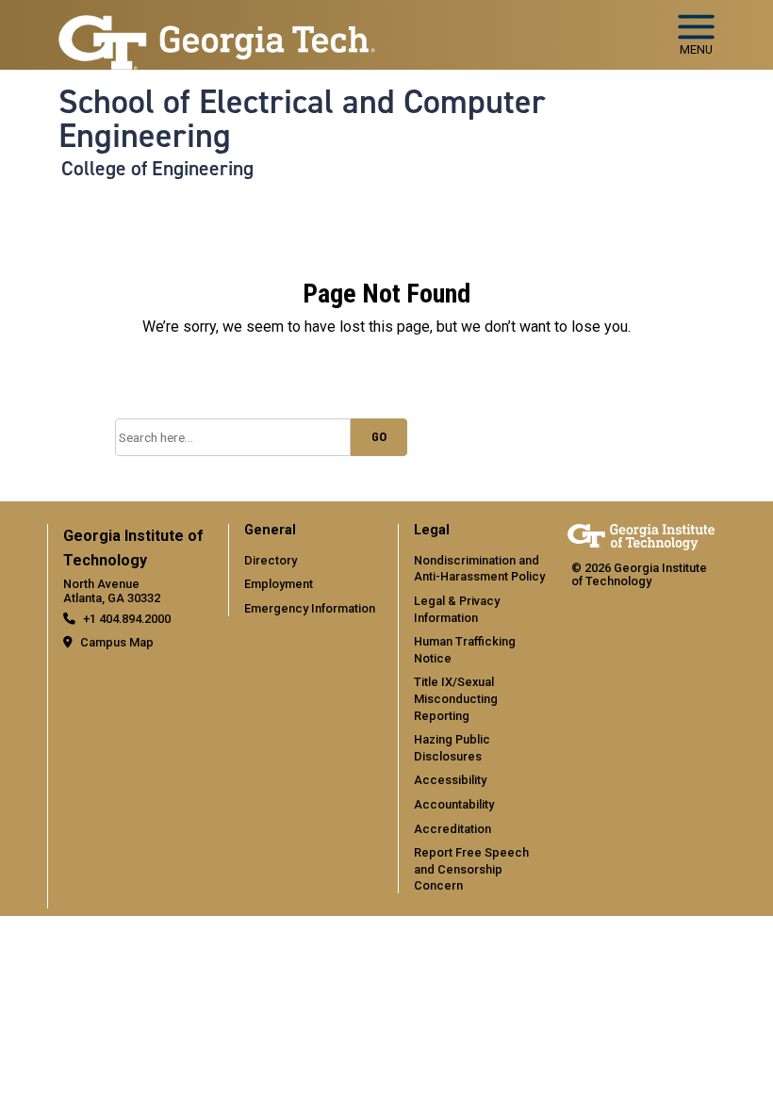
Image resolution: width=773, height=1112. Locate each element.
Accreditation (452, 829)
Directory (270, 560)
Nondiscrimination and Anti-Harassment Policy (479, 568)
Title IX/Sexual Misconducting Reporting (456, 698)
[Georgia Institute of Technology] (216, 27)
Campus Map (117, 642)
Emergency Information (309, 608)
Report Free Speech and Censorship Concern (471, 868)
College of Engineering (157, 168)
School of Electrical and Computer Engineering (302, 119)
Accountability (454, 804)
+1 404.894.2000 (127, 619)
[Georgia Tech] (641, 537)
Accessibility (450, 780)
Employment (278, 584)
